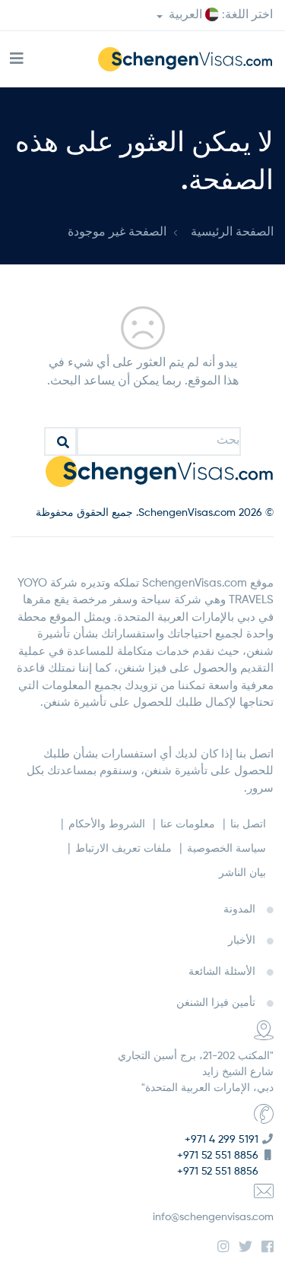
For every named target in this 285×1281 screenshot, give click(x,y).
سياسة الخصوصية (226, 848)
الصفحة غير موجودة (117, 232)
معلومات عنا (187, 824)
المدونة (239, 909)
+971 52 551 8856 (217, 1155)
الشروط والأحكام (106, 824)
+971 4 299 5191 (221, 1139)
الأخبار (241, 940)
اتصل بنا (248, 824)
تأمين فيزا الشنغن (215, 1003)
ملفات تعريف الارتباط (123, 848)
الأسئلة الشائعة (221, 971)
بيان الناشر (242, 873)
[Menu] (16, 59)
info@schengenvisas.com (213, 1217)
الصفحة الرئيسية (232, 232)
